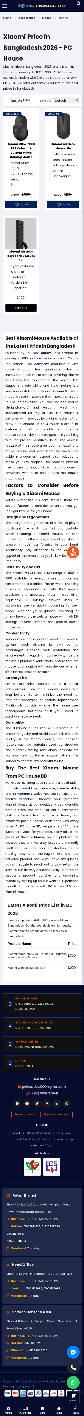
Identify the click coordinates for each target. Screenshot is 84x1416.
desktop (30, 788)
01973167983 (52, 1288)
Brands (43, 1139)
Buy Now (23, 204)
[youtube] (27, 1103)
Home (7, 18)
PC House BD (59, 886)
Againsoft (27, 1386)
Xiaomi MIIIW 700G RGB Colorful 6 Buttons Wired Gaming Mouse (37, 955)
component (22, 794)
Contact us (57, 1139)
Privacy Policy (63, 1133)
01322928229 (51, 1226)
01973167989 (33, 1288)
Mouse (56, 500)
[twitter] (37, 1103)
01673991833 (31, 1226)
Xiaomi (46, 353)
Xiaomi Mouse (64, 391)
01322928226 (38, 1350)
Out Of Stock (21, 308)
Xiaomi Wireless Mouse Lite (26, 967)
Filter (18, 100)
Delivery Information (39, 1133)
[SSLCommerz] (42, 1393)
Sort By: (45, 101)
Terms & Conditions (23, 1139)
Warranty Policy (42, 1145)
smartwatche (68, 788)
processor (46, 788)
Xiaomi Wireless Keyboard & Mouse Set (21, 256)
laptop (16, 788)
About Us (18, 1133)
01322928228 (32, 1343)
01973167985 (14, 1234)
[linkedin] (57, 1103)
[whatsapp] (67, 1103)
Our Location (26, 1114)
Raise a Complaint (57, 1114)
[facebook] (17, 1103)
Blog (70, 1139)
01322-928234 (16, 1241)
